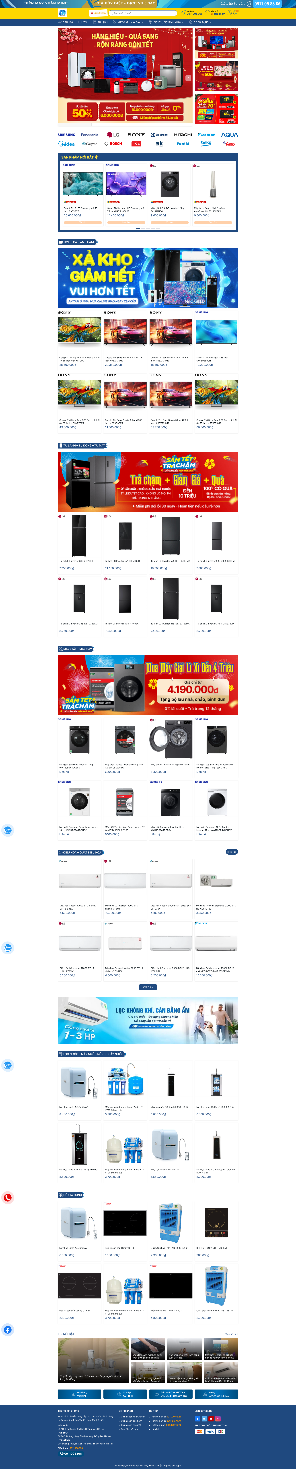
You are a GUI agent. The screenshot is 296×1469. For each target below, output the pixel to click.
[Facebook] (197, 1418)
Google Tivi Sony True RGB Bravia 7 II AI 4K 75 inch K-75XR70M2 (216, 421)
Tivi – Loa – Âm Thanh (79, 242)
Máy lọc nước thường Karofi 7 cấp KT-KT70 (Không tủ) (124, 1108)
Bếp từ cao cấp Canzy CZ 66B (74, 1310)
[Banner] (216, 43)
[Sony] (136, 135)
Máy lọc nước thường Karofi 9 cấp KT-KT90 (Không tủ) (124, 1171)
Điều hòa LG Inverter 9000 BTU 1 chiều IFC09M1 (170, 969)
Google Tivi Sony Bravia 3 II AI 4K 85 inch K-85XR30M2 (169, 421)
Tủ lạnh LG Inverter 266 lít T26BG (76, 561)
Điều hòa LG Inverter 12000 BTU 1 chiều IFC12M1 (77, 969)
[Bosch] (113, 143)
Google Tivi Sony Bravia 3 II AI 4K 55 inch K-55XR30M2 (169, 359)
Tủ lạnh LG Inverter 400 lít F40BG (122, 623)
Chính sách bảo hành (131, 1420)
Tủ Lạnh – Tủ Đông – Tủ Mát (84, 445)
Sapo (178, 1465)
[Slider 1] (125, 75)
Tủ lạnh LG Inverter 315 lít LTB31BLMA (170, 623)
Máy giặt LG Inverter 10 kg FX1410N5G (171, 764)
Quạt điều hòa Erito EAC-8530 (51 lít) (169, 1248)
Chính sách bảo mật (131, 1425)
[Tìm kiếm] (112, 13)
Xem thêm (148, 987)
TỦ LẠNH (102, 22)
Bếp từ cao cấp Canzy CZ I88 (120, 1248)
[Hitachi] (182, 135)
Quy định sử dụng (130, 1429)
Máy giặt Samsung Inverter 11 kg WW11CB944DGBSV (167, 828)
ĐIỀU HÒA (67, 22)
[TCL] (136, 143)
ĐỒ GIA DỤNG (201, 22)
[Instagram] (218, 1418)
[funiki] (182, 143)
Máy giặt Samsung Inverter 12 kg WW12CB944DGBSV (76, 766)
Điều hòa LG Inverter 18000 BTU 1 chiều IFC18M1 (122, 907)
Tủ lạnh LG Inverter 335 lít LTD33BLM (78, 623)
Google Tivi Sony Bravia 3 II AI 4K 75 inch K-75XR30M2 (123, 359)
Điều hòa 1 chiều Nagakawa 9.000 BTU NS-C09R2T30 (216, 907)
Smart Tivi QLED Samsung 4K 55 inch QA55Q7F (80, 210)
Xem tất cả (231, 1334)
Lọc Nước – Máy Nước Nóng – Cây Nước (93, 1054)
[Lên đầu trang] (289, 1441)
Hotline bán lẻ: (166, 1416)
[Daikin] (206, 135)
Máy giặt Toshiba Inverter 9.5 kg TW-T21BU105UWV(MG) (124, 766)
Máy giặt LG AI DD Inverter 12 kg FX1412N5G (167, 210)
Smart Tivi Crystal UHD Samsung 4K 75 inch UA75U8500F (125, 210)
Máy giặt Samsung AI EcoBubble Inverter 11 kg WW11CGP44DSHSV (214, 828)
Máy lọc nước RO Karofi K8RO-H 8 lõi (169, 1107)
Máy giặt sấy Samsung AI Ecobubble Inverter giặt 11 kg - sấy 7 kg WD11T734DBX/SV (214, 766)
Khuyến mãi (100, 13)
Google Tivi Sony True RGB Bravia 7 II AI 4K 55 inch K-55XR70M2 (79, 359)
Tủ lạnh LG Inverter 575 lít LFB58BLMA (170, 561)
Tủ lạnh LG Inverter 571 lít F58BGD (122, 561)
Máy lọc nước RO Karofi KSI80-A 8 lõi (215, 1107)
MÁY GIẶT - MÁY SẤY (129, 22)
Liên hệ (155, 1429)
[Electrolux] (159, 135)
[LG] (113, 135)
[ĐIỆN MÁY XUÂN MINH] (148, 3)
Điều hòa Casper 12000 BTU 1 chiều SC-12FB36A (78, 907)
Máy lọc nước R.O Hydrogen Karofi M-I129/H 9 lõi (215, 1171)
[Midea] (66, 143)
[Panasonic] (89, 135)
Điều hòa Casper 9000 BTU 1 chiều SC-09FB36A (171, 907)
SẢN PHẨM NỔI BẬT (78, 157)
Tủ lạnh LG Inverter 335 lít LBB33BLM (215, 561)
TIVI (85, 22)
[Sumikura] (159, 143)
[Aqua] (229, 135)
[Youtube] (211, 1418)
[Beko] (206, 143)
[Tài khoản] (229, 12)
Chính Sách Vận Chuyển (133, 1416)
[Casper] (89, 143)
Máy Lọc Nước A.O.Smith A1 (165, 1169)
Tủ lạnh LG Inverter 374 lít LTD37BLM (215, 623)
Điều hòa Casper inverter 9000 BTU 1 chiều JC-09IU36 (124, 969)
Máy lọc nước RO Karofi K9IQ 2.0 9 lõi (78, 1169)
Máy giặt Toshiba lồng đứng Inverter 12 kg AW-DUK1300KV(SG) (125, 828)
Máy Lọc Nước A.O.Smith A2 (73, 1107)
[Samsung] (66, 135)
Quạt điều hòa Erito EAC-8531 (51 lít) (215, 1310)
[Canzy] (229, 143)
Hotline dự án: (166, 1425)
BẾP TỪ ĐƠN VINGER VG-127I (211, 1248)
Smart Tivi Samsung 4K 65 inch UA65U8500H (212, 359)
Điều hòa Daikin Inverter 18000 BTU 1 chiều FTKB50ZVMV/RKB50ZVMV (215, 969)
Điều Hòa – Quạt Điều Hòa (82, 852)
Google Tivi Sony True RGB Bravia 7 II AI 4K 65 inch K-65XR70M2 (79, 421)
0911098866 (195, 13)
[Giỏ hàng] (235, 12)
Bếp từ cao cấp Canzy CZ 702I (166, 1310)
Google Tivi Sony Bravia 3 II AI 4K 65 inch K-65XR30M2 (123, 421)
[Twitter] (204, 1418)
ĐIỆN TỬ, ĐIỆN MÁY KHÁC (167, 22)
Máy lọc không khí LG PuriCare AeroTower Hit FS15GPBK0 (209, 210)
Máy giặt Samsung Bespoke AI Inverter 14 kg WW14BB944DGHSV (79, 828)
